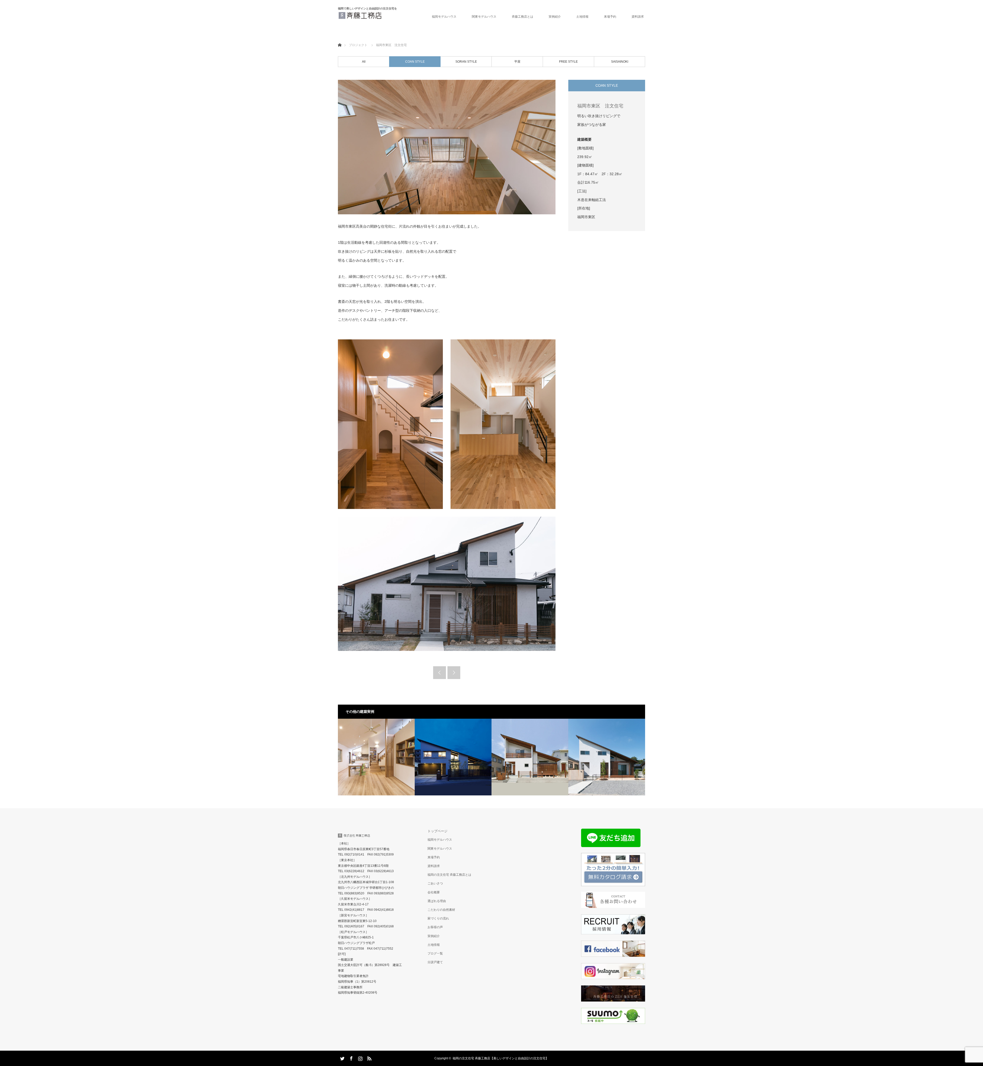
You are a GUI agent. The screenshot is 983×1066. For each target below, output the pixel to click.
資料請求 (638, 16)
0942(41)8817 (354, 910)
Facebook (351, 1057)
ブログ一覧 (435, 953)
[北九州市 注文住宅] (530, 757)
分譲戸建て (435, 962)
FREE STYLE (568, 61)
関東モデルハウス (484, 16)
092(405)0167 (354, 926)
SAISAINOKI (619, 61)
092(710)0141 (354, 854)
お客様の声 (435, 927)
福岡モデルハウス (444, 16)
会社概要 (434, 892)
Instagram (360, 1057)
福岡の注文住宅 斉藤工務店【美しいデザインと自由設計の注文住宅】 (501, 1058)
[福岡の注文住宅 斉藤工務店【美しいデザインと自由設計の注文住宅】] (382, 15)
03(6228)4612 (354, 871)
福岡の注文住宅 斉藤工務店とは (449, 874)
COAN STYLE (415, 61)
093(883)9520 (354, 893)
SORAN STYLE (466, 61)
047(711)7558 (354, 948)
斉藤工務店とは (522, 16)
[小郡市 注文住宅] (606, 757)
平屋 (517, 61)
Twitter (342, 1057)
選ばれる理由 (437, 901)
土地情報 (582, 16)
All (364, 61)
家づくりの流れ (438, 918)
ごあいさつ (435, 883)
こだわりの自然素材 (441, 910)
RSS (368, 1057)
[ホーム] (339, 39)
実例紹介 (555, 16)
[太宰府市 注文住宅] (376, 757)
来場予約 (434, 857)
